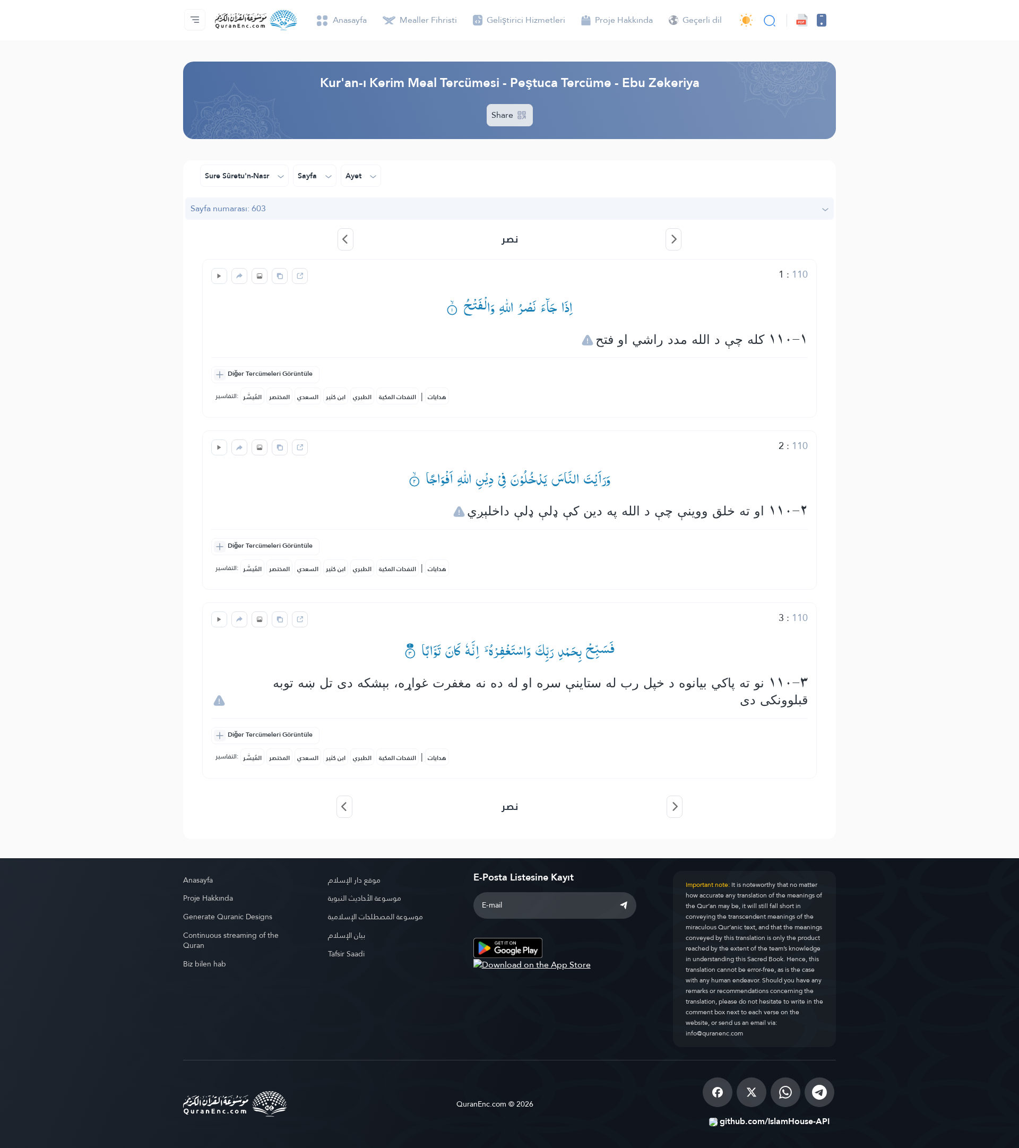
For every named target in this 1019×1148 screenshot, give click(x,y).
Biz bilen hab (204, 964)
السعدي (307, 397)
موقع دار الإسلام (354, 880)
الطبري (362, 397)
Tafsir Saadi (346, 954)
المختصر (279, 397)
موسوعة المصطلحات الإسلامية (375, 916)
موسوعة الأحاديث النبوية (364, 898)
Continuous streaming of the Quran (231, 940)
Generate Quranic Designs (227, 916)
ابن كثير (336, 397)
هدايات (437, 397)
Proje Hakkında (208, 898)
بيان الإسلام (346, 935)
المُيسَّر (252, 397)
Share (503, 115)
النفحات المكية (397, 397)
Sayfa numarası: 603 (228, 208)
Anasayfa (198, 880)
